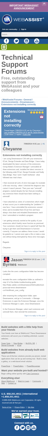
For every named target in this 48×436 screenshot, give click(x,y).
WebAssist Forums (12, 99)
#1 (44, 144)
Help (3, 383)
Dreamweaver (27, 102)
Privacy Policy (20, 407)
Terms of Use (6, 407)
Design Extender (7, 345)
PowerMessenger (33, 366)
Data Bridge (18, 343)
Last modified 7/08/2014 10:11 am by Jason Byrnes (24, 133)
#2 (44, 259)
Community (36, 381)
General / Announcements (17, 100)
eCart (19, 345)
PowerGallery (18, 366)
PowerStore (5, 366)
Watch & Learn (23, 381)
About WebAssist (8, 381)
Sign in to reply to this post (34, 251)
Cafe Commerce (32, 374)
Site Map (31, 407)
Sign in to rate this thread (35, 110)
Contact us (12, 383)
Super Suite (5, 343)
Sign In (23, 29)
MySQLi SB (30, 343)
